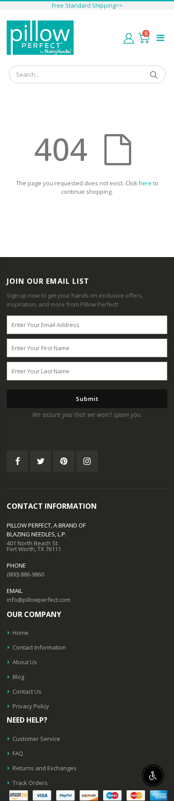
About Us (24, 662)
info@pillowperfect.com (38, 600)
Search (154, 74)
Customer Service (36, 739)
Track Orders (30, 783)
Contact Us (26, 691)
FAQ (17, 753)
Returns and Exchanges (44, 768)
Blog (18, 677)
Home (20, 633)
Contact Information (39, 647)
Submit (87, 399)
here (145, 183)
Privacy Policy (30, 706)
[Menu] (160, 38)
